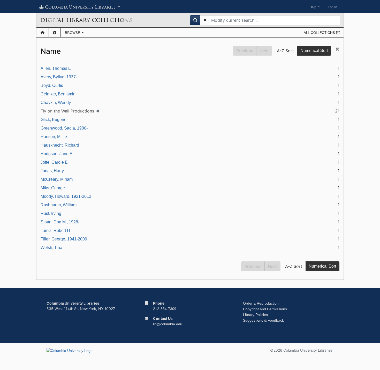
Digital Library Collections (86, 20)
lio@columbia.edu (167, 324)
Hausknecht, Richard (60, 145)
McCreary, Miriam (57, 179)
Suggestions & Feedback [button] (263, 320)
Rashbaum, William (59, 205)
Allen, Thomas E (56, 68)
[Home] (42, 32)
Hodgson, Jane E (56, 154)
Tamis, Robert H (55, 230)
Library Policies (255, 315)
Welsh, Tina (51, 247)
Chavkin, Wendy (56, 102)
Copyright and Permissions (265, 309)
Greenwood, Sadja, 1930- (64, 128)
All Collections (320, 32)
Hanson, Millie (54, 136)
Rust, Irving (51, 213)
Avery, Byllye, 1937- (59, 77)
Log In (332, 7)
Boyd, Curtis (52, 85)
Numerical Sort (314, 50)
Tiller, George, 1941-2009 (64, 239)
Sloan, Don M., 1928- (60, 222)
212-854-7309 (164, 309)
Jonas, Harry (52, 171)
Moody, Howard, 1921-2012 (66, 196)
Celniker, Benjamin (58, 94)
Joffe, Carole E (54, 162)
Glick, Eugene (53, 119)
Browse (73, 32)
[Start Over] (205, 20)
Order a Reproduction (261, 303)
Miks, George (53, 188)
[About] (54, 32)
